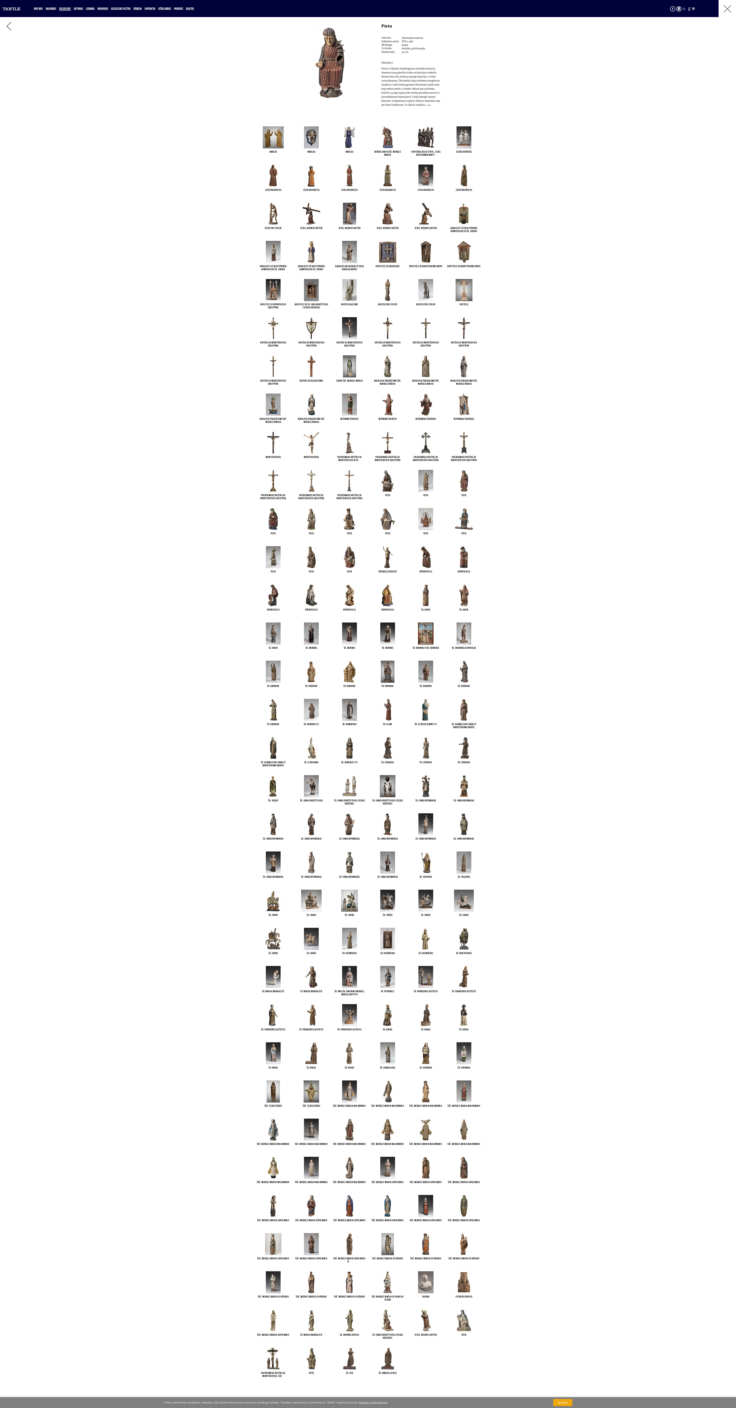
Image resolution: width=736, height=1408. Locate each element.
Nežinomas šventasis (426, 418)
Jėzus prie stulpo (273, 228)
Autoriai (78, 8)
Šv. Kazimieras (349, 953)
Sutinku (563, 1402)
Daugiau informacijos (373, 1402)
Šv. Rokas (387, 1029)
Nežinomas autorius (412, 38)
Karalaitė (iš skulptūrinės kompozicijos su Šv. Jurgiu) (464, 229)
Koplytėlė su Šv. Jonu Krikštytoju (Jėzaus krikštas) (311, 306)
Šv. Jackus (273, 800)
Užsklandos (164, 8)
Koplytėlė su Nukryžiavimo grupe (426, 266)
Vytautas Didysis (464, 1296)
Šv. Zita (349, 1372)
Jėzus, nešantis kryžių (311, 228)
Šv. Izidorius (387, 762)
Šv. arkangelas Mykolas (464, 647)
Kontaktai (150, 8)
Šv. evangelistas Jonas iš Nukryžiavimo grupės (464, 726)
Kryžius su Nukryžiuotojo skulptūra (273, 344)
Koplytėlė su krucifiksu (388, 266)
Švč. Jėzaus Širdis (273, 1105)
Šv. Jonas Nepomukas (426, 800)
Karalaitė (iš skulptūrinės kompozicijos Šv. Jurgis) (273, 268)
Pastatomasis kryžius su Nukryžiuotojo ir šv (349, 458)
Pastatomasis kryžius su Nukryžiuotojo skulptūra (388, 458)
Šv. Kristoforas (464, 953)
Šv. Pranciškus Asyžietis (426, 991)
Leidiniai (90, 8)
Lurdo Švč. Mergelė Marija (349, 380)
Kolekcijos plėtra (121, 8)
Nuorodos (103, 8)
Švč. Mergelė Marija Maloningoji (349, 1105)
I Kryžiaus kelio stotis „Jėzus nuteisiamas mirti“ (425, 153)
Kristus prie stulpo (387, 304)
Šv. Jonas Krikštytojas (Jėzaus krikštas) (349, 802)
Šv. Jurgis (273, 914)
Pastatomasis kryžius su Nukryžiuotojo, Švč (273, 1374)
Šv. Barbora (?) (311, 724)
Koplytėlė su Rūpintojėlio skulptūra (273, 306)
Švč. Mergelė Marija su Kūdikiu (387, 1258)
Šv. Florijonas (311, 762)
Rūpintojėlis (426, 571)
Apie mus (38, 8)
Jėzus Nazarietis (273, 189)
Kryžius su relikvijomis (311, 380)
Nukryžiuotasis (273, 457)
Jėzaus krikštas (464, 151)
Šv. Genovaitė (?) (349, 762)
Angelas (311, 151)
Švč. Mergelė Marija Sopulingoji (388, 1182)
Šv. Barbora (273, 686)
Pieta (387, 495)
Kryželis (464, 304)
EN (693, 8)
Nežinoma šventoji (349, 418)
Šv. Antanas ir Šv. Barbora (426, 647)
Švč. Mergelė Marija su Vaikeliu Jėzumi (388, 1298)
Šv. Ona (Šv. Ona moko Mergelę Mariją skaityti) (350, 993)
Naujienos (51, 8)
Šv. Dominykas (350, 724)
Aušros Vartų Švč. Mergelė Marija (387, 153)
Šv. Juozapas (426, 876)
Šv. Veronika (426, 1067)
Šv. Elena (387, 724)
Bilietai (190, 8)
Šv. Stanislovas (387, 1067)
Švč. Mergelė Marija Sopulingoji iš (350, 1260)
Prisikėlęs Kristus (388, 571)
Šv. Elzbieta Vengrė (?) (426, 724)
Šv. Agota (425, 609)
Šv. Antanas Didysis (349, 1334)
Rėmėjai (138, 8)
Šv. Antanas (311, 647)
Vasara (426, 1296)
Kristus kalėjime (349, 304)
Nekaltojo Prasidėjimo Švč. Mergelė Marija (387, 382)
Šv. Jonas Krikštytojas (311, 800)
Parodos (178, 8)
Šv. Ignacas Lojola (388, 1372)
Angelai (273, 151)
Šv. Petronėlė (387, 991)
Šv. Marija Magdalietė (273, 991)
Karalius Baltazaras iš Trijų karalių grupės (349, 268)
